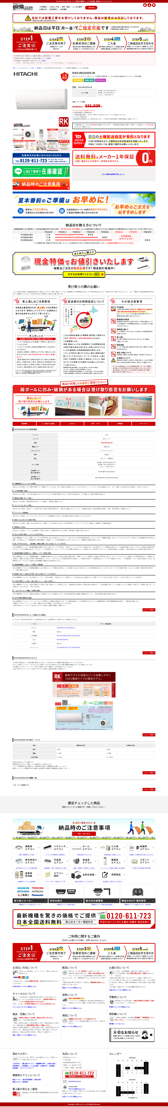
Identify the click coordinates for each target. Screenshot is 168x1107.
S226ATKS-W (70, 628)
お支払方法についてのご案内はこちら (24, 986)
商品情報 (24, 423)
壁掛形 (39, 68)
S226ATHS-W (61, 628)
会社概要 (63, 9)
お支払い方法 (54, 7)
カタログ (72, 423)
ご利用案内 (43, 7)
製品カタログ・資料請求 (20, 1082)
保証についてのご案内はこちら (72, 1026)
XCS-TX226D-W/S (74, 647)
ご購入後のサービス (27, 1063)
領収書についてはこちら (117, 1024)
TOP (14, 68)
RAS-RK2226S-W (62, 639)
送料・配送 (66, 7)
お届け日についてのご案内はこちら (120, 990)
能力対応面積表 (28, 1079)
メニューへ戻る (148, 610)
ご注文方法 (16, 1063)
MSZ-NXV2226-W (62, 635)
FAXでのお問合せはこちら (76, 1089)
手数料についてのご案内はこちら (119, 1007)
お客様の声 (43, 9)
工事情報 (120, 423)
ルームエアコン (23, 68)
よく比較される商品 (48, 423)
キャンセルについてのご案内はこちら (24, 1007)
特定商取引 (54, 9)
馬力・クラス (96, 423)
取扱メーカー (17, 1079)
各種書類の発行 (41, 1063)
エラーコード (143, 423)
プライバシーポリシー (27, 1068)
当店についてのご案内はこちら (72, 1096)
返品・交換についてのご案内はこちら (24, 1035)
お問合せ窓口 (51, 1063)
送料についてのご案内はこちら (72, 1008)
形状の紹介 (37, 1079)
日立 (32, 68)
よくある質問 (77, 7)
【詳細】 (57, 56)
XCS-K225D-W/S (62, 647)
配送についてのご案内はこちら (72, 987)
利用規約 (15, 1068)
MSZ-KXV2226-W (74, 635)
